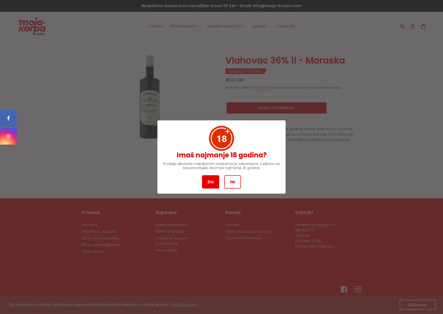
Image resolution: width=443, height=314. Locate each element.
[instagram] (8, 136)
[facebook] (8, 118)
